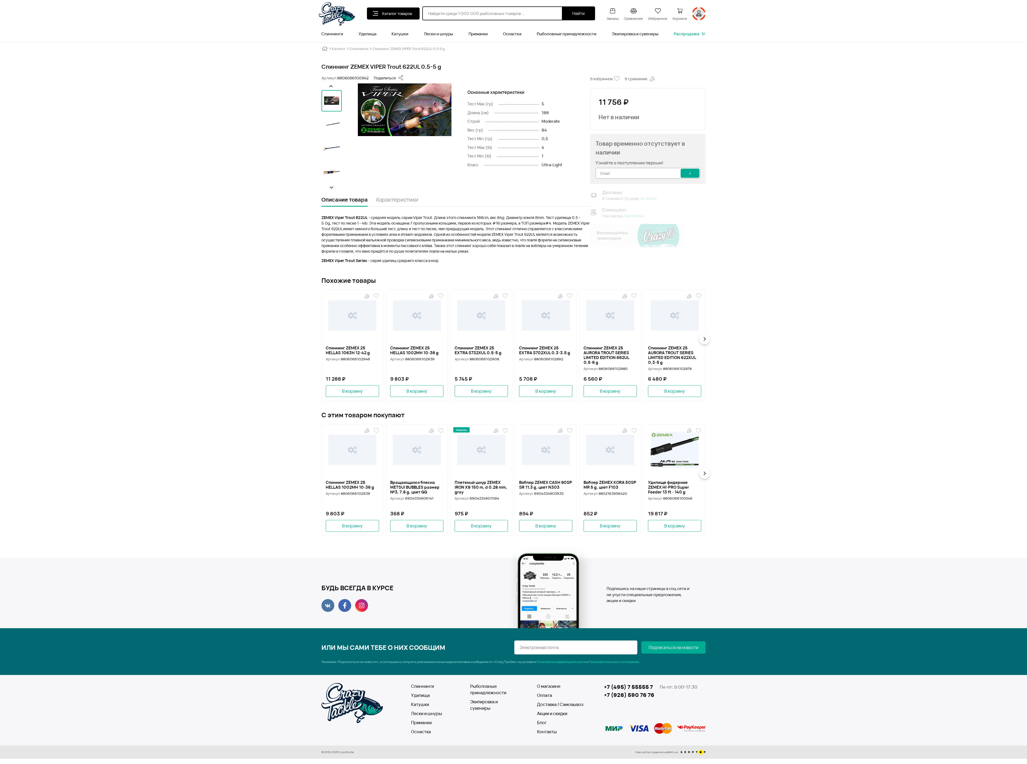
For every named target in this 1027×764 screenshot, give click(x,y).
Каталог (339, 48)
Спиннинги (332, 34)
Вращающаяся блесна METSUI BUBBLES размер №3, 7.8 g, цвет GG (414, 487)
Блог (542, 723)
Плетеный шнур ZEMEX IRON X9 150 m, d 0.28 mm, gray (481, 487)
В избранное (601, 78)
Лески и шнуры (438, 34)
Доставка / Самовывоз (556, 704)
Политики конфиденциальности (561, 661)
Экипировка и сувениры (635, 34)
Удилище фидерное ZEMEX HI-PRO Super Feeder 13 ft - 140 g (668, 487)
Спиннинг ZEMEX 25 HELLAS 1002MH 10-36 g (414, 350)
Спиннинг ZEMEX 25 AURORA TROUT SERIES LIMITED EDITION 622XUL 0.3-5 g (672, 355)
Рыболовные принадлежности (566, 34)
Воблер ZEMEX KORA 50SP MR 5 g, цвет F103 (610, 485)
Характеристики (397, 199)
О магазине (548, 686)
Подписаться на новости (673, 647)
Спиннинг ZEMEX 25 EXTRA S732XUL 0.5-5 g (478, 350)
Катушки (400, 34)
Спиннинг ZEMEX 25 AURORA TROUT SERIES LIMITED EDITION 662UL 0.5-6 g (606, 355)
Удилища (367, 34)
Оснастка (512, 34)
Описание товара (344, 199)
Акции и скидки (552, 713)
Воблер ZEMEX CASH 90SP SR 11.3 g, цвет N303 (545, 485)
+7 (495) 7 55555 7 (628, 686)
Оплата (544, 695)
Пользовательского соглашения (614, 661)
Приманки (478, 34)
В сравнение (636, 78)
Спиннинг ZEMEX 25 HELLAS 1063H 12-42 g (348, 350)
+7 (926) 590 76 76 (629, 695)
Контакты (547, 732)
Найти (578, 13)
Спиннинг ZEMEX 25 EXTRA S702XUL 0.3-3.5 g (544, 350)
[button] (331, 86)
